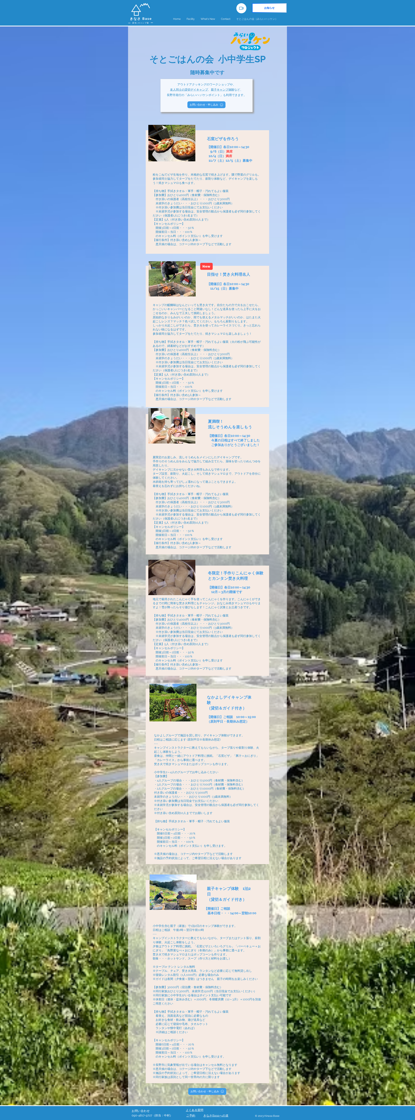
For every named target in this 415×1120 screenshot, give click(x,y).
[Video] (241, 8)
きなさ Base (141, 19)
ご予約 (190, 1115)
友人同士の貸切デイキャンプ (189, 89)
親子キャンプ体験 (222, 89)
